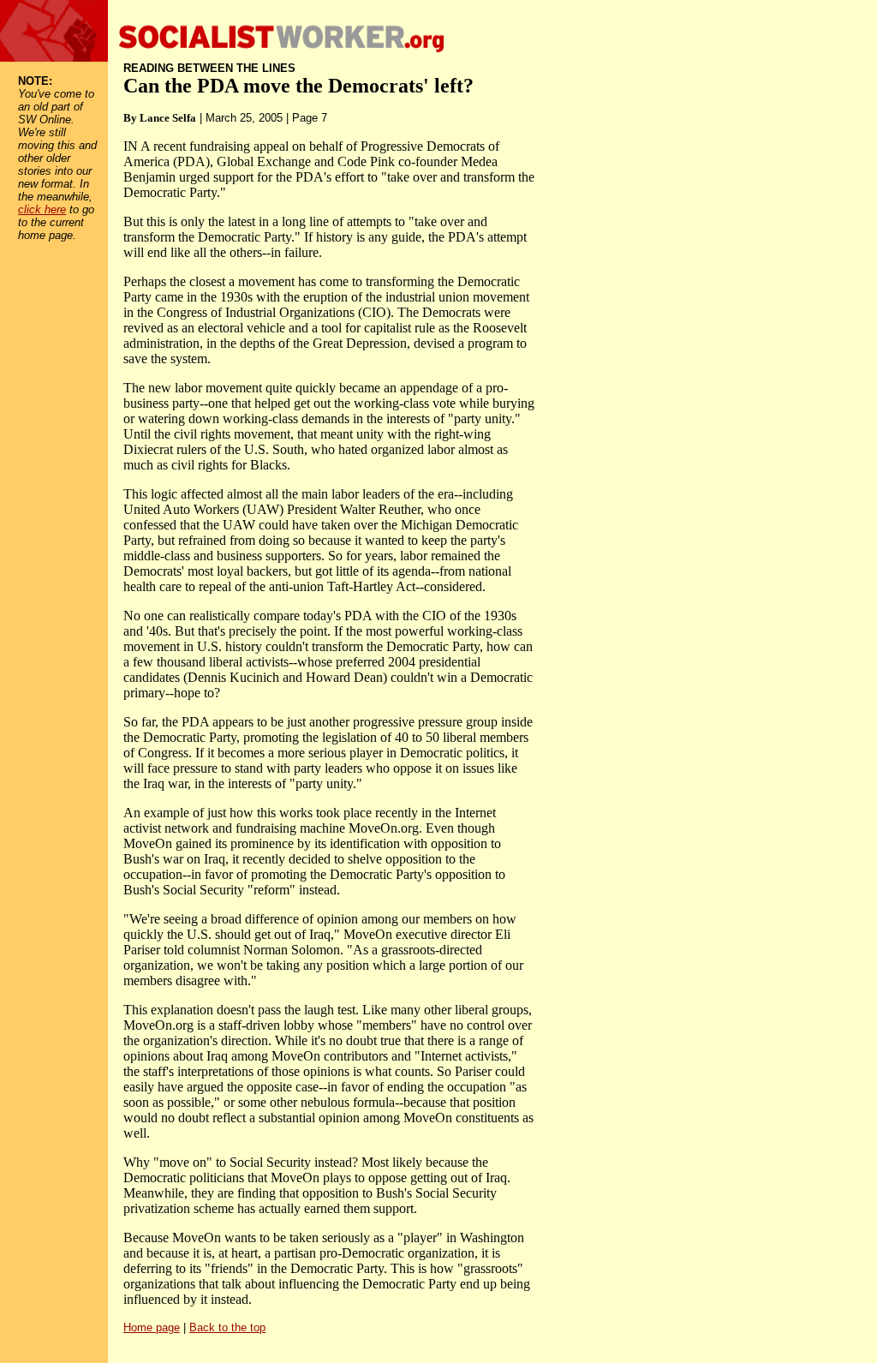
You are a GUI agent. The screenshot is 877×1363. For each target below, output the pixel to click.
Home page (151, 1327)
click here (42, 209)
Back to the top (227, 1327)
